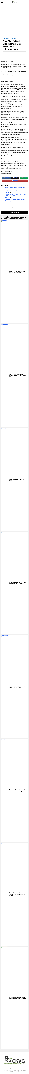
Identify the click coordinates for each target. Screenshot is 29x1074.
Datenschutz (17, 1068)
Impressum (11, 1068)
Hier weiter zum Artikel (6, 171)
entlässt (10, 207)
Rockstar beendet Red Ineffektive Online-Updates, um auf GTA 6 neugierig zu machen (15, 195)
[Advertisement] (14, 21)
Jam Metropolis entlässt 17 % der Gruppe (15, 187)
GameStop (15, 207)
